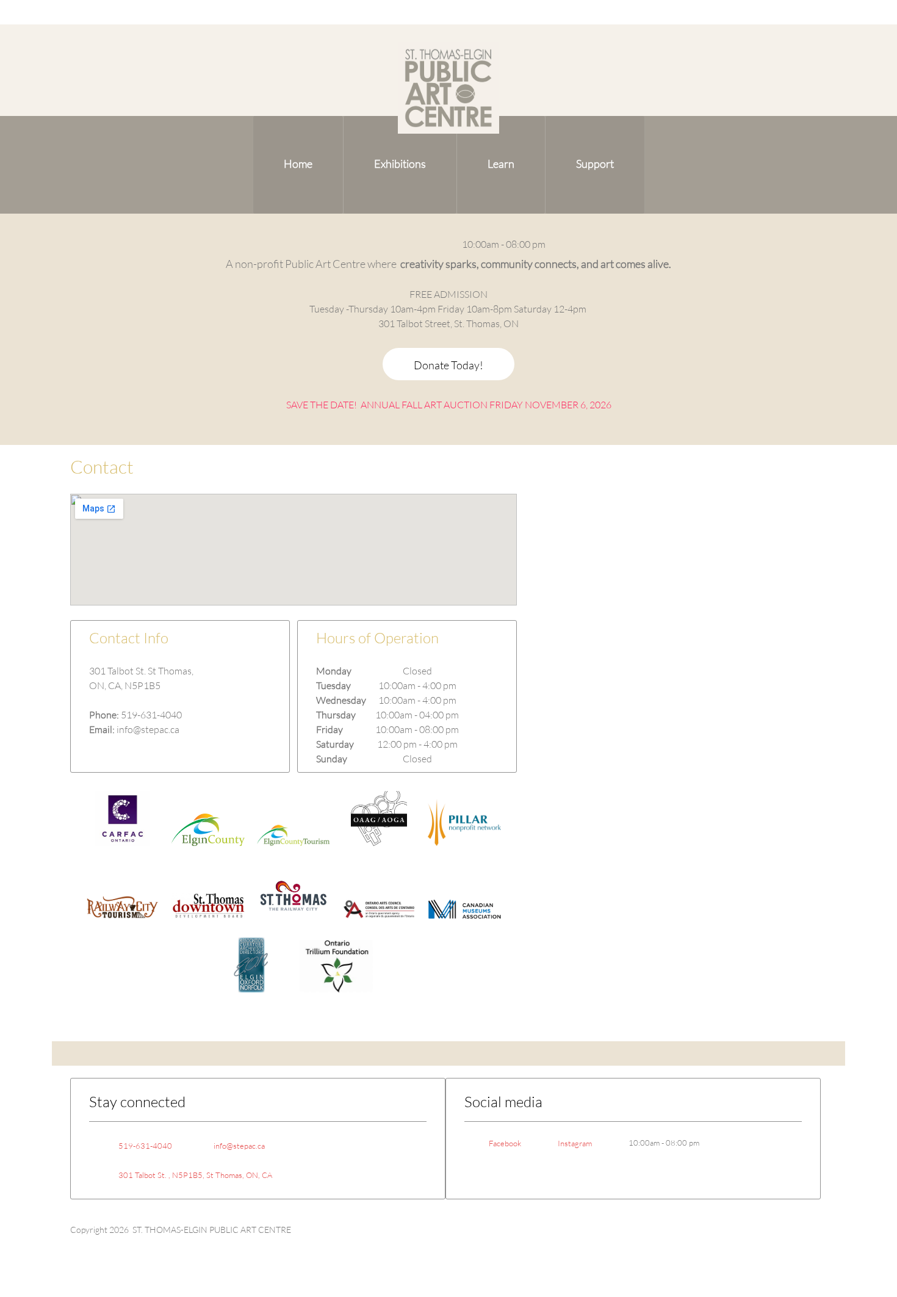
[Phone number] (361, 244)
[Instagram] (434, 244)
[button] (122, 821)
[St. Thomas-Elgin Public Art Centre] (448, 88)
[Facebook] (416, 244)
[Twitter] (171, 749)
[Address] (398, 244)
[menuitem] (298, 165)
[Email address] (379, 244)
